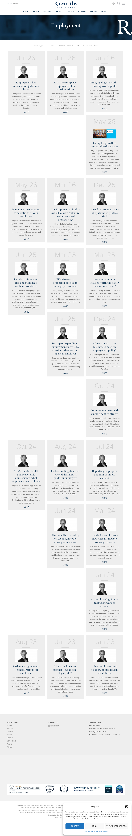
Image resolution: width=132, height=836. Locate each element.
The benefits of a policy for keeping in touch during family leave (65, 539)
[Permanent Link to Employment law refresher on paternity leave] (26, 72)
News (53, 46)
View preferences (116, 826)
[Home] (66, 8)
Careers (82, 11)
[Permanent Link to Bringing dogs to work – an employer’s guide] (104, 72)
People (36, 11)
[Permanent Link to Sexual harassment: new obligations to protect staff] (104, 198)
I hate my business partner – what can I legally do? (65, 670)
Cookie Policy (90, 831)
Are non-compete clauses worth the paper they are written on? (104, 283)
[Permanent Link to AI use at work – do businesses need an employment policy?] (104, 332)
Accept (75, 826)
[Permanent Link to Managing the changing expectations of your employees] (26, 198)
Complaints (11, 741)
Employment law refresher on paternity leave (26, 86)
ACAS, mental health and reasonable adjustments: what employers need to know (26, 476)
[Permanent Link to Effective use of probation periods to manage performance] (65, 268)
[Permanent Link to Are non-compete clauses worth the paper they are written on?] (104, 268)
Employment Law (89, 46)
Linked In (55, 726)
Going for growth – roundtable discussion (104, 144)
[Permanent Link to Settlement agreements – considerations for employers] (26, 655)
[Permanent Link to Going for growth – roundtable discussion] (104, 134)
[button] (127, 806)
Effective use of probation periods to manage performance (65, 283)
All (46, 46)
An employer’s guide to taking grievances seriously (104, 603)
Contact (70, 11)
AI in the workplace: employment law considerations (65, 86)
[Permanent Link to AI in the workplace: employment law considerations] (65, 72)
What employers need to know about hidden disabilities (104, 670)
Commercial (73, 46)
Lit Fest (105, 11)
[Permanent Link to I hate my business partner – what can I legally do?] (65, 655)
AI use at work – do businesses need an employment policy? (105, 347)
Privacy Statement (102, 831)
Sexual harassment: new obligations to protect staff (104, 213)
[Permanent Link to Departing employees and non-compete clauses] (104, 460)
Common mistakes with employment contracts (104, 412)
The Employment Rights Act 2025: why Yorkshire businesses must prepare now (65, 214)
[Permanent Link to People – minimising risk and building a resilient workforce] (26, 268)
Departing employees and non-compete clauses (104, 474)
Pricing (93, 11)
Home (25, 11)
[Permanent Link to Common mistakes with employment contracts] (104, 399)
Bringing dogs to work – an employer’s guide (104, 84)
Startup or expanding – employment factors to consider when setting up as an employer (65, 348)
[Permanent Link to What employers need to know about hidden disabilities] (104, 655)
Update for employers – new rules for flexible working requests (104, 539)
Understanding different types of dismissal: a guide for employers (65, 474)
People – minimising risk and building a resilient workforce (26, 283)
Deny (94, 826)
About (59, 11)
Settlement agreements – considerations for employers (26, 670)
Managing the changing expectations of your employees (26, 213)
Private (61, 46)
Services (47, 11)
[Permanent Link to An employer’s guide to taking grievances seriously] (104, 588)
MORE (26, 112)
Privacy (10, 747)
